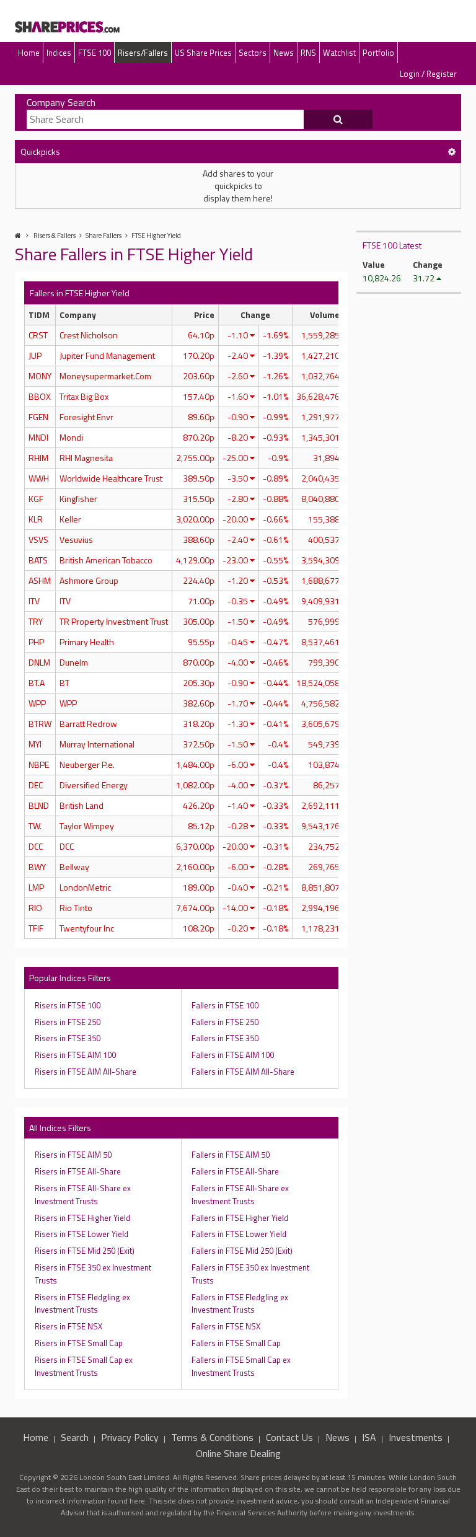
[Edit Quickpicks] (452, 151)
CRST (38, 334)
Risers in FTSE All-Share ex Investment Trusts (83, 1194)
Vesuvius (76, 539)
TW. (35, 825)
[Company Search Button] (338, 120)
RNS (308, 52)
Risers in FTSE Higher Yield (82, 1218)
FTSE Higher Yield (156, 235)
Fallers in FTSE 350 (225, 1038)
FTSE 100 (94, 52)
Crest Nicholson (89, 334)
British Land (82, 805)
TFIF (36, 928)
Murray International (97, 744)
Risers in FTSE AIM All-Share (85, 1071)
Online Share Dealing (238, 1453)
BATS (38, 559)
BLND (39, 805)
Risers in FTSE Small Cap (79, 1343)
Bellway (74, 866)
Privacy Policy (130, 1437)
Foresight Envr (86, 416)
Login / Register (428, 74)
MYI (35, 744)
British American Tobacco (106, 559)
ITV (34, 600)
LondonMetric (85, 887)
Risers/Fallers (143, 52)
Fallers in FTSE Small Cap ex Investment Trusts (241, 1366)
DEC (36, 784)
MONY (40, 375)
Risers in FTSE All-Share (78, 1171)
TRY (36, 621)
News (283, 52)
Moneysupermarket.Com (105, 375)
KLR (36, 519)
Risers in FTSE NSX (68, 1326)
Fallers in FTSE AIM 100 (233, 1055)
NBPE (39, 764)
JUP (35, 355)
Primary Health (87, 641)
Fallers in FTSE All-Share (235, 1171)
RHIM (38, 457)
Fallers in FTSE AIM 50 (231, 1154)
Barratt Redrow (88, 723)
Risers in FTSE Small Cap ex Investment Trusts (84, 1366)
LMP (36, 887)
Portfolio (378, 52)
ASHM (40, 580)
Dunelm (74, 662)
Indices (58, 52)
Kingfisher (78, 498)
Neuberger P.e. (87, 764)
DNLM (39, 662)
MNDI (38, 437)
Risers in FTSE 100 (67, 1005)
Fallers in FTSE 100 (225, 1005)
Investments (416, 1437)
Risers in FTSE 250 (67, 1022)
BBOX (40, 396)
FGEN (38, 416)
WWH (39, 478)
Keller (70, 519)
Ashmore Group (89, 580)
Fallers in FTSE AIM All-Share (243, 1071)
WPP (37, 703)
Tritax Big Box (84, 396)
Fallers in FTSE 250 (225, 1022)
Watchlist (339, 52)
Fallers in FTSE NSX (226, 1326)
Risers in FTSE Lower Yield (81, 1234)
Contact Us (289, 1437)
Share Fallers (103, 235)
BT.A (37, 682)
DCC (36, 846)
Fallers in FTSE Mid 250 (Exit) (242, 1250)
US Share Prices (203, 52)
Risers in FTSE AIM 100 (75, 1055)
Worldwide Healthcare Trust (111, 478)
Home (29, 52)
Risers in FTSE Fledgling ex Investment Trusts (82, 1303)
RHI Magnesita (86, 457)
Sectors (253, 52)
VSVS (38, 539)
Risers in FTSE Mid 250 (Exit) (84, 1250)
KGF (36, 498)
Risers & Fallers (54, 235)
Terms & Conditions (212, 1437)
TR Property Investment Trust (114, 621)
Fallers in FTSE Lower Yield (239, 1234)
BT (64, 682)
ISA (369, 1437)
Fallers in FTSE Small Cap (236, 1343)
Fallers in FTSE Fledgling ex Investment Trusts (240, 1303)
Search (75, 1437)
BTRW (40, 723)
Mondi (71, 437)
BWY (37, 866)
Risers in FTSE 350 (67, 1038)
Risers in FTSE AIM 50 (73, 1154)
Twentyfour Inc (87, 928)
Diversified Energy (94, 784)
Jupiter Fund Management (107, 355)
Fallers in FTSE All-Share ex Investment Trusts (240, 1194)
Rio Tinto (76, 907)
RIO (35, 907)
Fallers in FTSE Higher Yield (240, 1218)
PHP (36, 641)
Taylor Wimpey (87, 825)
